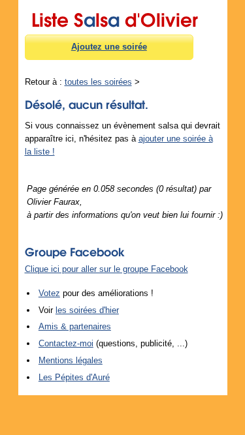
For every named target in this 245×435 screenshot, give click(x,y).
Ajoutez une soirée (109, 47)
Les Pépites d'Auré (74, 377)
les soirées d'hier (87, 310)
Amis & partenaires (75, 326)
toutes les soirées (98, 82)
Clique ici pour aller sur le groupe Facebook (106, 269)
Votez (49, 293)
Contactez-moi (66, 343)
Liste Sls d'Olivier (114, 17)
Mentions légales (71, 360)
